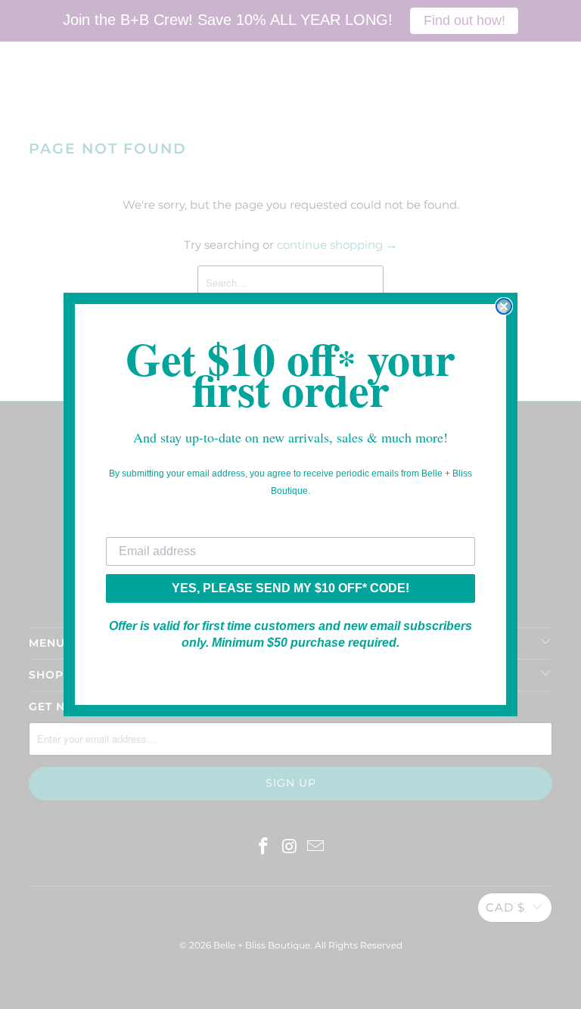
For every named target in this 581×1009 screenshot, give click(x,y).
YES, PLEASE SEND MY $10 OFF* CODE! (290, 588)
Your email (136, 525)
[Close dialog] (503, 306)
